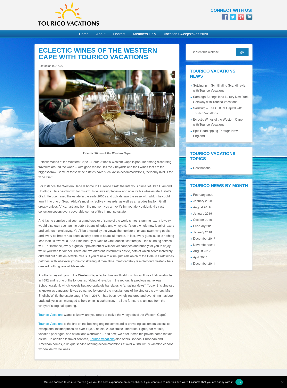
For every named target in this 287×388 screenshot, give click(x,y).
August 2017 (202, 251)
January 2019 (202, 213)
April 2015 (200, 257)
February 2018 (203, 226)
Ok (239, 382)
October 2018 (202, 219)
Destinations (201, 168)
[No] (282, 382)
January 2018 (202, 232)
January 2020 (202, 201)
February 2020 (203, 194)
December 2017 (204, 238)
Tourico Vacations (87, 15)
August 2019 (202, 207)
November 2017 (204, 244)
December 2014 (204, 263)
